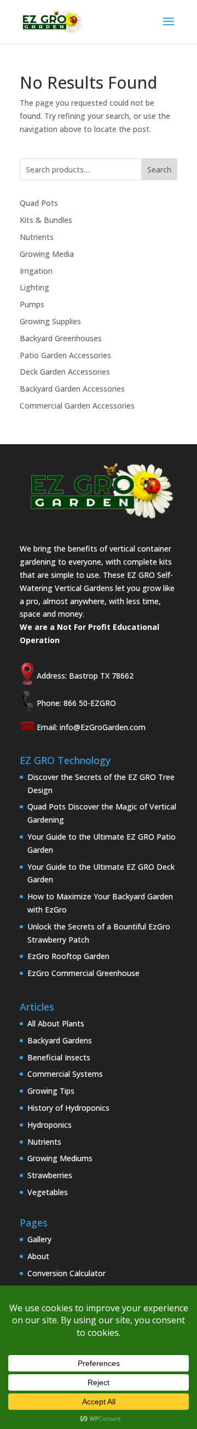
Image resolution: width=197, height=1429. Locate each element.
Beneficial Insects (58, 1057)
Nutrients (37, 237)
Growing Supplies (50, 321)
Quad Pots (39, 203)
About (38, 1256)
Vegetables (47, 1192)
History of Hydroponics (68, 1108)
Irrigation (36, 271)
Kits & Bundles (46, 220)
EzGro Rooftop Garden (68, 956)
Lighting (34, 287)
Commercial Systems (65, 1074)
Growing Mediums (59, 1158)
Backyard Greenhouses (61, 338)
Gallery (39, 1239)
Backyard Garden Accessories (72, 388)
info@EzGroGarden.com (103, 727)
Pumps (32, 304)
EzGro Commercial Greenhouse (83, 973)
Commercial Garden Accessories (77, 405)
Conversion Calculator (66, 1273)
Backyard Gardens (59, 1040)
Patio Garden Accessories (65, 355)
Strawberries (49, 1175)
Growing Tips (50, 1091)
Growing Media (47, 254)
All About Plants (55, 1023)
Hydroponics (49, 1125)
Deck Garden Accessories (65, 371)
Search (159, 169)
